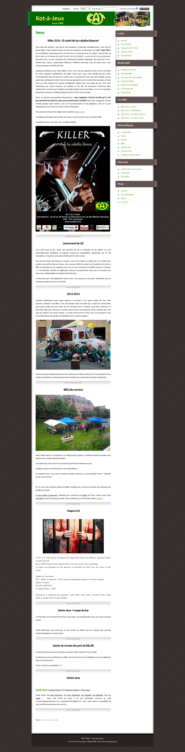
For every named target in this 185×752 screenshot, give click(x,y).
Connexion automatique (128, 9)
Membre (76, 9)
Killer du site (79, 112)
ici (77, 469)
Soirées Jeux (126, 147)
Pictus (123, 136)
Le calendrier (126, 132)
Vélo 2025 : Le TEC (128, 107)
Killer (123, 144)
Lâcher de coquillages (129, 85)
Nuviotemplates (112, 741)
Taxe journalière (127, 81)
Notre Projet (126, 44)
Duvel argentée (127, 89)
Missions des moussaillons (131, 78)
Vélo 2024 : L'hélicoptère (131, 111)
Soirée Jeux (41, 690)
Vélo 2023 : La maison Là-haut (133, 114)
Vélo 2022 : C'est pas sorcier (132, 118)
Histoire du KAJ (127, 52)
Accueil (124, 41)
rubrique (99, 499)
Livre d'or (124, 202)
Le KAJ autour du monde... (131, 169)
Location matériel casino (130, 155)
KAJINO (124, 140)
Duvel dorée (126, 93)
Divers (123, 199)
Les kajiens (125, 177)
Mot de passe (97, 9)
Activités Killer (126, 74)
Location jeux (126, 151)
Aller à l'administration (98, 738)
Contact (124, 191)
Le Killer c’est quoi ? (129, 70)
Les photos (125, 173)
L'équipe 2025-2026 (129, 48)
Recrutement (126, 56)
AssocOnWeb (81, 741)
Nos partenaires (127, 195)
